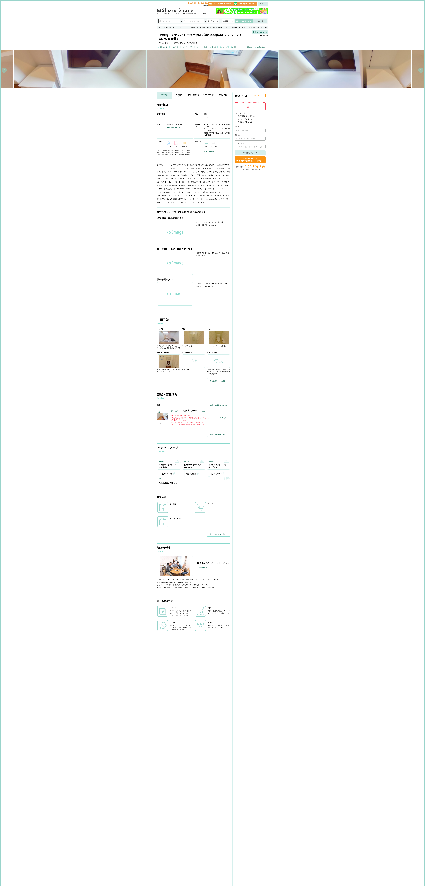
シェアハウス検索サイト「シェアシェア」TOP (173, 27)
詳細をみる (224, 418)
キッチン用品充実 (247, 47)
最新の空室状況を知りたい (246, 116)
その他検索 (259, 21)
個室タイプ (224, 47)
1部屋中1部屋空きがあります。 (220, 405)
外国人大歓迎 (163, 47)
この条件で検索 (245, 21)
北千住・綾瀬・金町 (203, 27)
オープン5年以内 (187, 47)
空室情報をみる (209, 151)
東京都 (193, 27)
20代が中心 (175, 47)
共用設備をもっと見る (217, 381)
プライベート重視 (202, 47)
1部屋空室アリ (258, 95)
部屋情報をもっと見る (217, 434)
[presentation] (4, 70)
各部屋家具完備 (261, 47)
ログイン (263, 4)
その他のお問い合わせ (245, 122)
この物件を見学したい (245, 119)
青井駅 (213, 27)
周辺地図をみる (172, 127)
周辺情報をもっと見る (217, 534)
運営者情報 (223, 95)
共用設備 (179, 95)
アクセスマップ (208, 95)
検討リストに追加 (258, 32)
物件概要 (164, 95)
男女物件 (214, 47)
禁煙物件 (234, 47)
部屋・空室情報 (193, 95)
